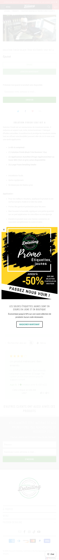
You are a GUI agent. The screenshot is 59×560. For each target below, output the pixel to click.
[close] (4, 229)
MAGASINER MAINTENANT (29, 324)
